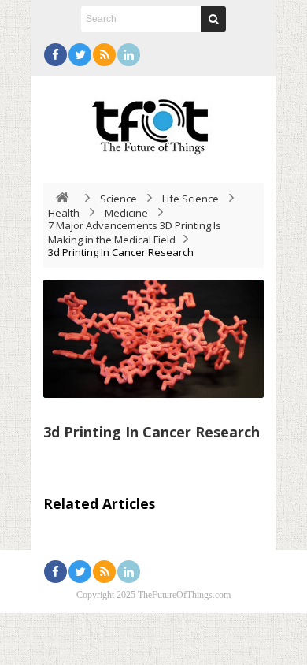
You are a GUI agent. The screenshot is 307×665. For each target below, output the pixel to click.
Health (64, 213)
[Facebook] (55, 54)
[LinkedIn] (129, 54)
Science (118, 198)
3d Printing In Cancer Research (151, 431)
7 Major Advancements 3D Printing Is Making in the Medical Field (134, 232)
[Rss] (104, 54)
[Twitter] (80, 54)
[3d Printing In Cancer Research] (153, 339)
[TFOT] (153, 121)
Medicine (126, 213)
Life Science (190, 198)
